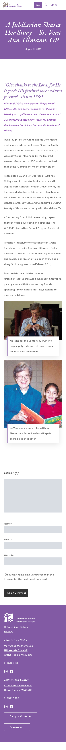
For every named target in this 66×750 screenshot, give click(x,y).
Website (9, 555)
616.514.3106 (11, 663)
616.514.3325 (11, 698)
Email (8, 539)
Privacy (8, 631)
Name (8, 523)
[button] (56, 5)
